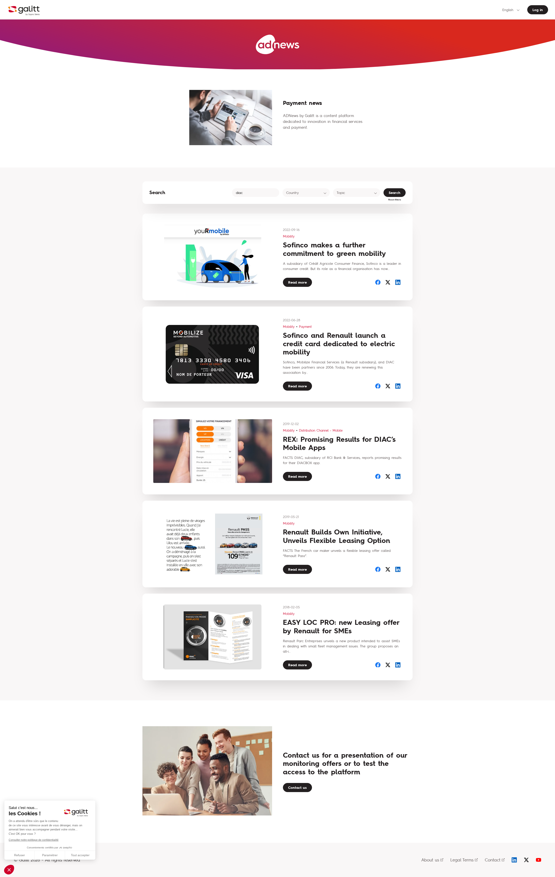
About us (430, 860)
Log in (537, 9)
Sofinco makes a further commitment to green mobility (334, 249)
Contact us (297, 787)
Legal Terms (461, 860)
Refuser (19, 855)
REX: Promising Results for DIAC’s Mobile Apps (339, 443)
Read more (297, 282)
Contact (492, 860)
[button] (9, 869)
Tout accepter (80, 855)
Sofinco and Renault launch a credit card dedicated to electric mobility (339, 343)
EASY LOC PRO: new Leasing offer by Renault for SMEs (341, 626)
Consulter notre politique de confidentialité (34, 839)
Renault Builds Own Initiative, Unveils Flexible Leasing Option (336, 536)
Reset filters (394, 199)
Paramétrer (50, 855)
